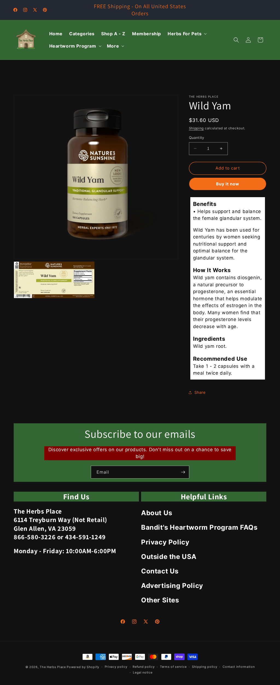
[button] (186, 34)
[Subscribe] (183, 472)
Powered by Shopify (83, 667)
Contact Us (160, 571)
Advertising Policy (172, 586)
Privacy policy (116, 667)
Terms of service (173, 667)
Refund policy (143, 667)
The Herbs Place (53, 667)
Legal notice (142, 672)
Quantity (196, 137)
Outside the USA (169, 557)
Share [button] (200, 392)
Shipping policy (204, 667)
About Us (156, 513)
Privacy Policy (165, 542)
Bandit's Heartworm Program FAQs (199, 527)
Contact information (239, 667)
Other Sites (160, 600)
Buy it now (227, 183)
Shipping (196, 128)
